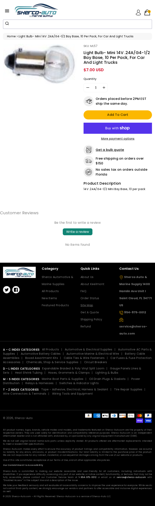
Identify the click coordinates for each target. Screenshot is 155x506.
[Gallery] (40, 64)
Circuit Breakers (95, 362)
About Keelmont (92, 284)
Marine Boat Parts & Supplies (62, 379)
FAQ (83, 291)
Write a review (77, 231)
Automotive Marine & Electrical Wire (92, 354)
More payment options (118, 139)
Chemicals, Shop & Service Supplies (52, 362)
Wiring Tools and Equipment (72, 394)
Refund (86, 326)
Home (11, 36)
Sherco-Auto (24, 418)
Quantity (90, 79)
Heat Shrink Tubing (28, 373)
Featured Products (55, 305)
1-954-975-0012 (87, 477)
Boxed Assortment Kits (41, 358)
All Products (50, 291)
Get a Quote (90, 312)
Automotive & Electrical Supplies (88, 349)
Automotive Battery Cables (41, 354)
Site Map (87, 305)
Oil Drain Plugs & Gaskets (107, 379)
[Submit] (7, 23)
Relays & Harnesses (39, 383)
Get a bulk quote (110, 149)
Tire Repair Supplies (128, 389)
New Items (49, 298)
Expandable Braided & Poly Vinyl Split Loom (73, 368)
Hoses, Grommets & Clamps (69, 373)
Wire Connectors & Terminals (24, 394)
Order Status (90, 298)
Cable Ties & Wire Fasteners (84, 358)
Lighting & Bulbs (106, 373)
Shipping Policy (91, 319)
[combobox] (77, 24)
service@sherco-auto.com (131, 477)
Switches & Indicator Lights (79, 383)
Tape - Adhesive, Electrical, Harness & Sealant (74, 389)
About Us (87, 277)
